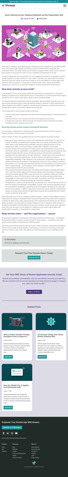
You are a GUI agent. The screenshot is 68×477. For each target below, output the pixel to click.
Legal (32, 455)
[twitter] (12, 433)
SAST (3, 447)
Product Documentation (19, 453)
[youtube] (16, 433)
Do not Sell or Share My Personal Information (14, 438)
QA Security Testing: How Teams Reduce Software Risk (50, 335)
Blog (13, 447)
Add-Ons (4, 451)
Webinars (15, 449)
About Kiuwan (35, 447)
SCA (3, 449)
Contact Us (34, 451)
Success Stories (35, 449)
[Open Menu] (64, 5)
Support (33, 453)
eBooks (14, 451)
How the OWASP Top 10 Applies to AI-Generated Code (16, 386)
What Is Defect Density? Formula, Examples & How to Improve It (17, 335)
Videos (14, 455)
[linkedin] (8, 433)
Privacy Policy (35, 457)
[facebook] (3, 433)
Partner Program (17, 457)
